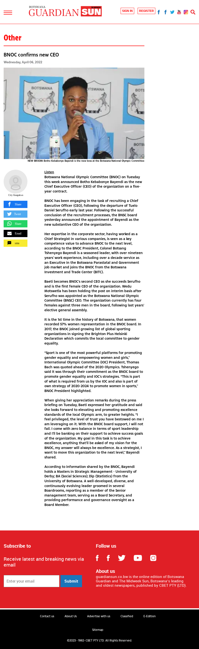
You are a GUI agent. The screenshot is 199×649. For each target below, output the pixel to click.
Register (146, 11)
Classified (127, 616)
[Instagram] (185, 12)
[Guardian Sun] (65, 11)
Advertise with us (98, 616)
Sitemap (97, 630)
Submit (71, 581)
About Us (71, 616)
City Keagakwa (15, 195)
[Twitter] (172, 12)
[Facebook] (158, 12)
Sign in (127, 11)
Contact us (47, 616)
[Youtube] (179, 12)
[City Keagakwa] (15, 181)
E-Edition (149, 616)
